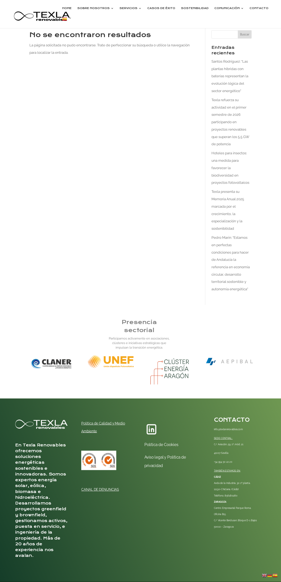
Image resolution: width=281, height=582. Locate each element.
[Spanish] (67, 22)
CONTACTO (259, 8)
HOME (67, 8)
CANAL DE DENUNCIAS (100, 489)
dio (122, 423)
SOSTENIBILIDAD (195, 8)
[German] (270, 575)
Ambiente (89, 431)
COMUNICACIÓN (227, 8)
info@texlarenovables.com (228, 429)
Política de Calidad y (97, 423)
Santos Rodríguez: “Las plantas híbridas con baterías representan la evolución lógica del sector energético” (229, 76)
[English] (264, 575)
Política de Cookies (161, 444)
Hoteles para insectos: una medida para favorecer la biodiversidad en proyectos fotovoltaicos (230, 168)
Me (117, 423)
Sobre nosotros (93, 8)
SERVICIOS (128, 8)
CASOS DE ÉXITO (161, 8)
